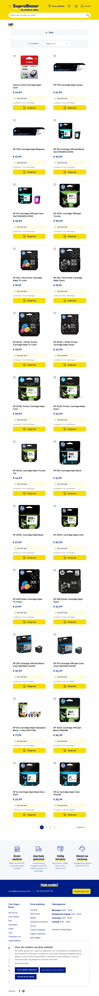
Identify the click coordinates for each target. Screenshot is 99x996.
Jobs (10, 933)
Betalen (33, 918)
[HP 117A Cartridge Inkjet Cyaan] (69, 67)
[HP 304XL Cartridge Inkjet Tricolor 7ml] (29, 452)
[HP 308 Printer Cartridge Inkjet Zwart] (69, 581)
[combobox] (46, 15)
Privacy (33, 926)
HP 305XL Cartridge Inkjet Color (68, 535)
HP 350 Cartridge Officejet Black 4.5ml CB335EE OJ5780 (28, 664)
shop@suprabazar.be (19, 891)
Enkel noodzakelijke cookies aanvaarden (53, 970)
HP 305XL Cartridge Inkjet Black (28, 535)
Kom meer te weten (21, 963)
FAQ (10, 921)
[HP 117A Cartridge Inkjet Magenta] (29, 131)
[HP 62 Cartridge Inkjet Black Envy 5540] (29, 774)
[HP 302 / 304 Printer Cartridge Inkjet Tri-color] (29, 259)
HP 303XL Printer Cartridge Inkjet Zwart (69, 407)
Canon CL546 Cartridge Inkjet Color (27, 86)
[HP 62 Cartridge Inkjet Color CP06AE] (69, 774)
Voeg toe (31, 108)
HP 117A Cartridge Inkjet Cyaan (68, 85)
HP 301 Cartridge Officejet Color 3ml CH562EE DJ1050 (28, 214)
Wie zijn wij (12, 913)
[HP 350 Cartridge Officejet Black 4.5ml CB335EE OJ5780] (29, 645)
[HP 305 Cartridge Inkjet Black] (69, 452)
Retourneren (35, 914)
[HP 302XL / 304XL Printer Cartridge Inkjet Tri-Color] (29, 324)
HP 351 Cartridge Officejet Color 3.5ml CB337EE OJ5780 (68, 664)
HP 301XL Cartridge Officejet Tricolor (67, 214)
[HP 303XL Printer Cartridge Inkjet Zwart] (69, 388)
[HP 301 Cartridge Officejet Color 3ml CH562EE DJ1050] (29, 195)
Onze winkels (13, 917)
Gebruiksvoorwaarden (39, 922)
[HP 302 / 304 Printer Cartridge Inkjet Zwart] (69, 259)
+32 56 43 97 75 (44, 891)
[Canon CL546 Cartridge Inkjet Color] (29, 67)
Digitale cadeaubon (38, 934)
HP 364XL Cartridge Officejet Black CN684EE (67, 729)
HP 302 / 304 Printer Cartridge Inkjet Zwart (67, 279)
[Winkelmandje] (76, 6)
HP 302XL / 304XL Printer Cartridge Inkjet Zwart (65, 343)
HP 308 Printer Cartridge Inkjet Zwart (68, 600)
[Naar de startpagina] (26, 7)
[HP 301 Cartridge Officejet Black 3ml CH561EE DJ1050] (69, 131)
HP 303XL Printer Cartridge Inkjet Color (29, 407)
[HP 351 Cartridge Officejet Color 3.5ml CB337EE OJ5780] (69, 645)
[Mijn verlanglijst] (69, 6)
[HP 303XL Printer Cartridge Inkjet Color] (29, 388)
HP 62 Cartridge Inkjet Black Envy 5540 (29, 793)
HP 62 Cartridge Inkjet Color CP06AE (66, 793)
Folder (11, 929)
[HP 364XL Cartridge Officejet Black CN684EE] (69, 709)
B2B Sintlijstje (35, 938)
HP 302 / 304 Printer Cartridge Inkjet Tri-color (27, 279)
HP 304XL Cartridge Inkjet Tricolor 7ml (29, 471)
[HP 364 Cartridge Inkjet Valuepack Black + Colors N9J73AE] (29, 709)
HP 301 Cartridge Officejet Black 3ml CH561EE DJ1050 (68, 150)
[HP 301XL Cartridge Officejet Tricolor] (69, 195)
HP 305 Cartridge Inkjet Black (67, 470)
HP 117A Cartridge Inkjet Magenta (28, 149)
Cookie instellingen (37, 930)
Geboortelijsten (14, 941)
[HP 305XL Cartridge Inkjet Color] (69, 517)
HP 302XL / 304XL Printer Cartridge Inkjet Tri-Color (25, 343)
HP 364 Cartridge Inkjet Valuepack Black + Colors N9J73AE (29, 729)
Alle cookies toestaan (26, 970)
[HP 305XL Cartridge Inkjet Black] (29, 517)
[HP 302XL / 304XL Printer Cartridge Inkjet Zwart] (69, 324)
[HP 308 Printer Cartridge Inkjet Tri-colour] (29, 581)
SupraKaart (12, 925)
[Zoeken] (88, 15)
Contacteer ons (81, 891)
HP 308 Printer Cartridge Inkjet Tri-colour (27, 600)
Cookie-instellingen (25, 977)
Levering (33, 910)
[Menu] (10, 6)
